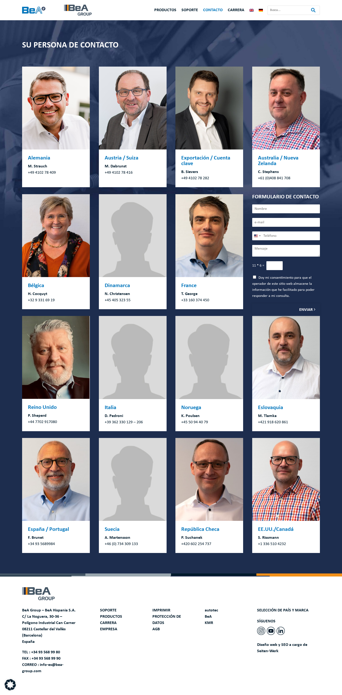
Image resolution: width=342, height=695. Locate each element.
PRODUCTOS (111, 616)
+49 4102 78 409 (42, 172)
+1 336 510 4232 (272, 544)
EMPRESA (108, 629)
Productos (165, 10)
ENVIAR (306, 310)
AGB (156, 629)
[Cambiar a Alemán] (261, 11)
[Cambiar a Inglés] (251, 11)
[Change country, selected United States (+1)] (257, 235)
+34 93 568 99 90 (46, 658)
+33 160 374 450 (195, 300)
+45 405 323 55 (118, 300)
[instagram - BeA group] (261, 631)
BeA (208, 616)
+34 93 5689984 (41, 544)
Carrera (236, 10)
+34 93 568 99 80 (45, 652)
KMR (209, 623)
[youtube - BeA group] (271, 631)
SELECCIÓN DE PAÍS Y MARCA (282, 610)
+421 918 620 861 (273, 422)
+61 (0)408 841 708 (274, 178)
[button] (10, 685)
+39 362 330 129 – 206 (124, 422)
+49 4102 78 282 (195, 178)
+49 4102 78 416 (119, 172)
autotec (211, 610)
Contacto (213, 10)
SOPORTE (108, 610)
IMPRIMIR (161, 610)
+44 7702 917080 (42, 422)
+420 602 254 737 (196, 544)
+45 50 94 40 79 (194, 422)
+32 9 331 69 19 (41, 300)
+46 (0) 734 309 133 (121, 544)
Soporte (189, 10)
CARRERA (108, 623)
